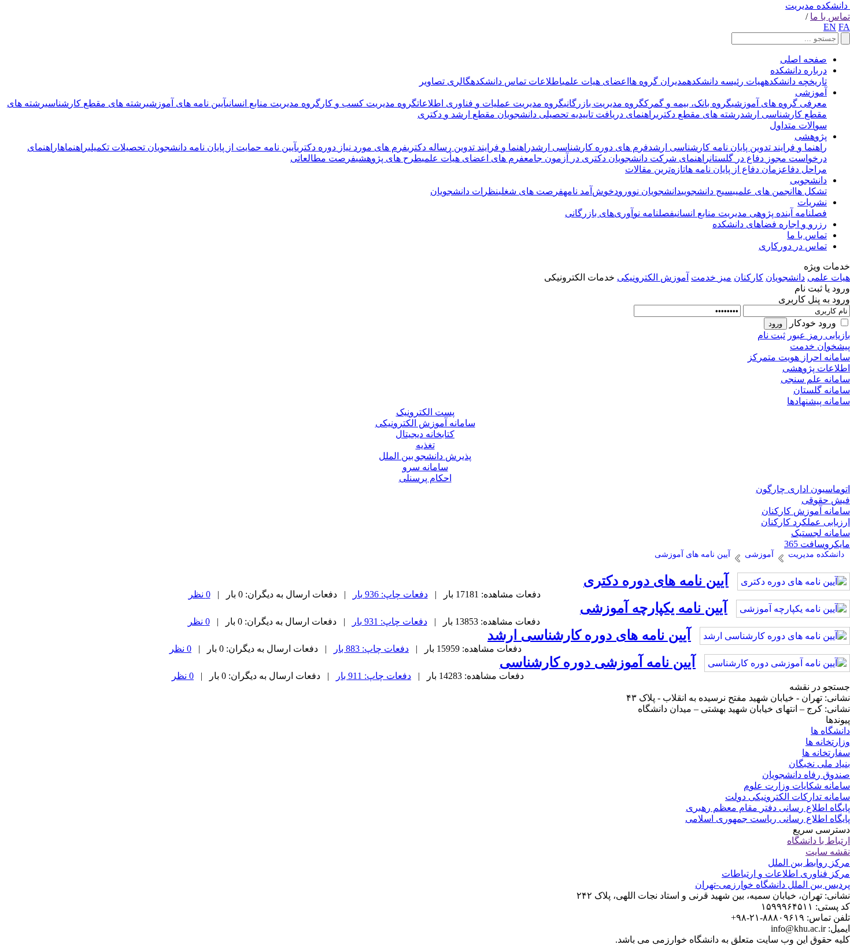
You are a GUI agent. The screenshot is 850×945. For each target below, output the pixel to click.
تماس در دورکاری (793, 246)
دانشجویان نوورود (647, 191)
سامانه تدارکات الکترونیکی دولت (787, 797)
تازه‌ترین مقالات (655, 169)
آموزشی (811, 92)
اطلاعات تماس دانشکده (516, 81)
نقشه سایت (827, 852)
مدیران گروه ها (658, 81)
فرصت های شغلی (530, 191)
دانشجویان (785, 277)
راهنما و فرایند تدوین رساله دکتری (469, 147)
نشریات (812, 202)
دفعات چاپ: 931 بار (389, 621)
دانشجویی (808, 180)
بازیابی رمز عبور (819, 335)
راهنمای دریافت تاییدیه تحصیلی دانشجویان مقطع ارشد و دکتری (536, 114)
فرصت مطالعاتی (323, 158)
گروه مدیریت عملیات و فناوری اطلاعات (490, 103)
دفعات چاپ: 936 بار (390, 594)
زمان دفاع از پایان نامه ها (733, 169)
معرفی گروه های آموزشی (779, 103)
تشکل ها (810, 191)
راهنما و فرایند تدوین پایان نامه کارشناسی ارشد (737, 147)
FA (844, 27)
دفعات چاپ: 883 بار (371, 649)
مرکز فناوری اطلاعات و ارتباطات (786, 873)
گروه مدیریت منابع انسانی (273, 103)
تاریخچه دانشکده (795, 81)
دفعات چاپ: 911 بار (373, 676)
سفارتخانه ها (826, 753)
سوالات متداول (798, 125)
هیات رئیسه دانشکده (725, 81)
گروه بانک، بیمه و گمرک (687, 103)
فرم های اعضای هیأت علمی (473, 158)
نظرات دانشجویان (464, 191)
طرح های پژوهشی (389, 158)
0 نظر (199, 594)
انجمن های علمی (765, 191)
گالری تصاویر (445, 81)
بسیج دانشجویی (708, 191)
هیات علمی (828, 277)
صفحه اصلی (803, 59)
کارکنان (748, 277)
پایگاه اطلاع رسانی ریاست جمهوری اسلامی (767, 819)
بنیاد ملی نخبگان (819, 764)
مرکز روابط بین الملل (809, 863)
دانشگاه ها (830, 731)
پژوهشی (810, 136)
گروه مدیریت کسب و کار (368, 103)
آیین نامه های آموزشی (186, 103)
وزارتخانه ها (827, 742)
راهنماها (72, 147)
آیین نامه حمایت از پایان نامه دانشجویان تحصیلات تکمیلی (192, 147)
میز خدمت (711, 277)
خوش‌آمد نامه (588, 191)
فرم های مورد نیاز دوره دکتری (352, 147)
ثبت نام (771, 335)
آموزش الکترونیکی (653, 277)
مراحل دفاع (804, 169)
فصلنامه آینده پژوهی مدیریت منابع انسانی (750, 213)
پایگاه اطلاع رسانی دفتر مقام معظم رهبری (768, 808)
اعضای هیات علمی (595, 81)
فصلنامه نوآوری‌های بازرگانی (619, 213)
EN (829, 27)
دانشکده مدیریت (816, 5)
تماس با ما (830, 16)
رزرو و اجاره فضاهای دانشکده (769, 224)
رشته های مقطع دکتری (698, 114)
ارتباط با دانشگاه (818, 841)
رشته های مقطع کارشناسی (95, 103)
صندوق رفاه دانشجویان (806, 775)
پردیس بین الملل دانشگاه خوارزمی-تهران (772, 884)
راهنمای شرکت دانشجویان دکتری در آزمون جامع (616, 158)
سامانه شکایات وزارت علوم (797, 786)
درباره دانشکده (798, 70)
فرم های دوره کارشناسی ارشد (589, 147)
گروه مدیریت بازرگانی (604, 103)
